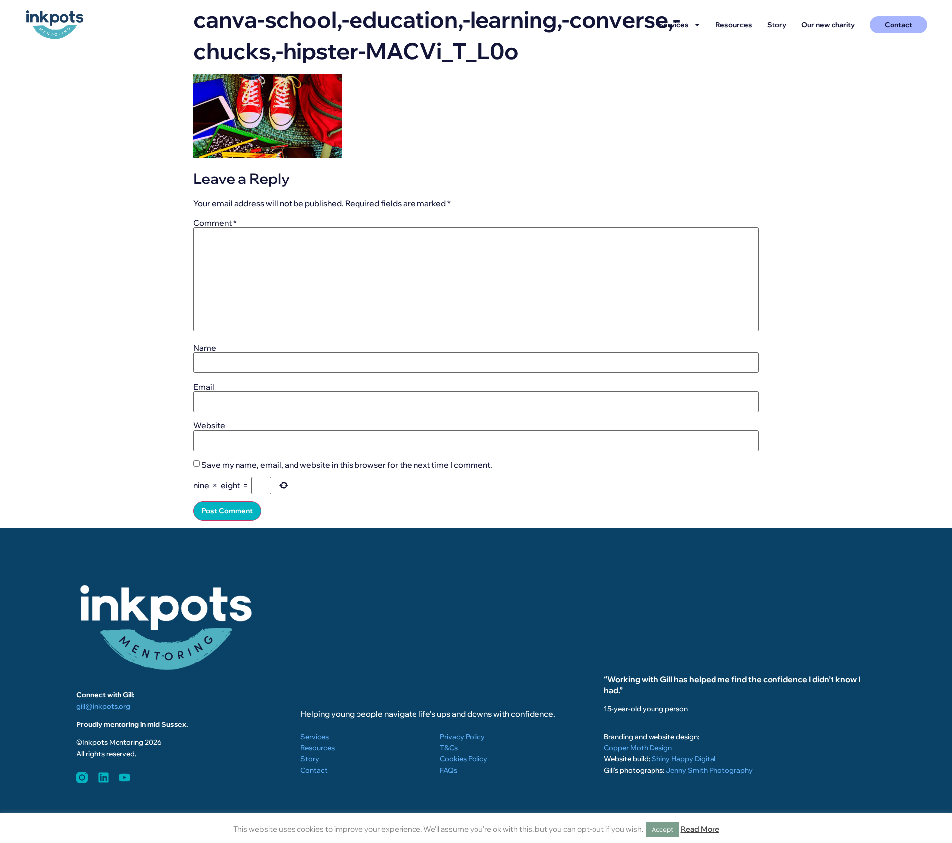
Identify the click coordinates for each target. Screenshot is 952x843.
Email (203, 387)
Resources (733, 24)
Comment (215, 223)
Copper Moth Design (638, 747)
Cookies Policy (463, 758)
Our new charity (828, 24)
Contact (314, 770)
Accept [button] (662, 829)
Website (209, 425)
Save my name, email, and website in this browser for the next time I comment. (346, 465)
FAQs (448, 770)
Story (776, 24)
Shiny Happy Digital (683, 758)
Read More (700, 829)
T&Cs (449, 747)
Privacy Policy (462, 736)
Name (204, 348)
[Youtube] (124, 777)
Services (673, 24)
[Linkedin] (103, 777)
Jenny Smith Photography (709, 770)
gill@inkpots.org (103, 706)
